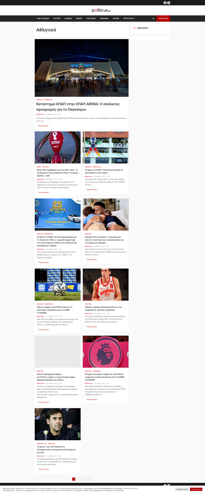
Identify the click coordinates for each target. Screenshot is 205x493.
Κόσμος (79, 18)
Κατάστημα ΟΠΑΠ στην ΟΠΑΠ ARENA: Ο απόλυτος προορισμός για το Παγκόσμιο (82, 68)
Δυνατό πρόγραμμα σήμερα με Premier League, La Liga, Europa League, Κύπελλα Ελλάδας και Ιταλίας (58, 352)
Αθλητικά (39, 99)
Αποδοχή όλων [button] (196, 489)
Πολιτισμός (91, 18)
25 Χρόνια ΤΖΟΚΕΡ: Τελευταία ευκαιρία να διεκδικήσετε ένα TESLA (106, 147)
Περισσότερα (128, 18)
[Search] (153, 19)
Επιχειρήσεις (48, 99)
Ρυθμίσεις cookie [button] (182, 489)
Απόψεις (116, 18)
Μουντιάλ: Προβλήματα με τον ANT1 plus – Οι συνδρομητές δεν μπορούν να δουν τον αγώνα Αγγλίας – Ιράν (58, 147)
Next (89, 479)
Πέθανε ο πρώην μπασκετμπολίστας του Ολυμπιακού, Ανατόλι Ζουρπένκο (106, 285)
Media (39, 166)
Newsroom (40, 114)
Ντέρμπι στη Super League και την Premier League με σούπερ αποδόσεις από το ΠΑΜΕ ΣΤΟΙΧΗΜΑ (106, 352)
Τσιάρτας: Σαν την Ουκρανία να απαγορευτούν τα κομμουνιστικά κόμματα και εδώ (58, 424)
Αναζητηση (163, 18)
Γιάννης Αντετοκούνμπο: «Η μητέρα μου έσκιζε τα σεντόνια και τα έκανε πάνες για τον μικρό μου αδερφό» (106, 214)
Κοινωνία (68, 18)
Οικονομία (104, 18)
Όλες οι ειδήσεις (43, 18)
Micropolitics (42, 443)
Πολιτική (56, 18)
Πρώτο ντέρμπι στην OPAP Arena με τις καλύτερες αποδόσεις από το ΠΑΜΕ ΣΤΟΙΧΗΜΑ (58, 285)
